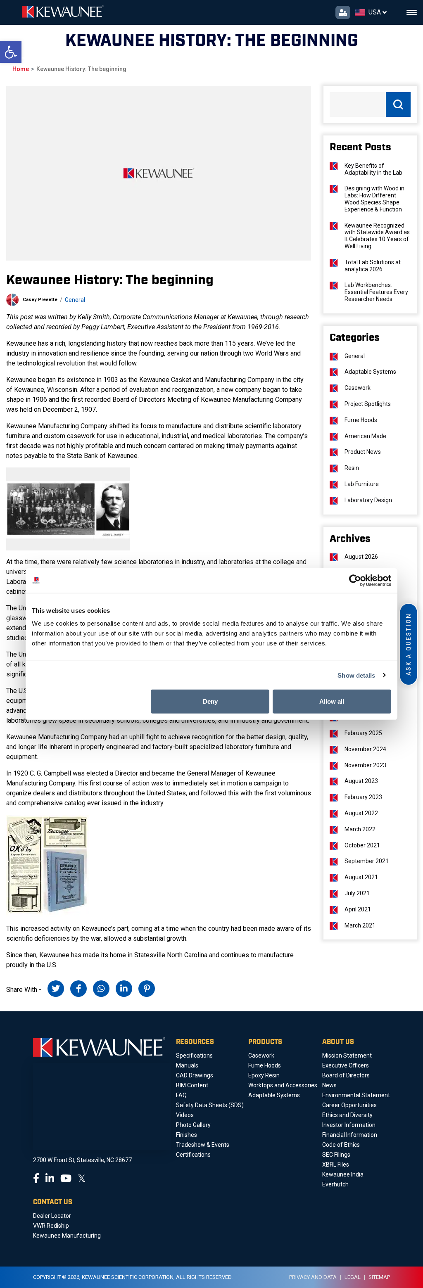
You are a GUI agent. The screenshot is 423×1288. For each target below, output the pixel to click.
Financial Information (349, 1134)
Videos (185, 1115)
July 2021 (357, 893)
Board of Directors (346, 1075)
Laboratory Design (368, 500)
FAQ (181, 1095)
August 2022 (361, 813)
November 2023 (365, 765)
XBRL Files (335, 1164)
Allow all (331, 701)
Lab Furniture (362, 484)
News (329, 1085)
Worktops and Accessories (282, 1085)
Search (398, 104)
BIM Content (192, 1085)
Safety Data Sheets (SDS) (210, 1105)
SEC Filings (336, 1154)
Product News (363, 451)
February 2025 (363, 733)
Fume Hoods (361, 420)
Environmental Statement (356, 1095)
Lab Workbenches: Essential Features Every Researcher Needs (376, 292)
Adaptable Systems (370, 371)
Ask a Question (408, 644)
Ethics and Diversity (347, 1115)
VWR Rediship (51, 1225)
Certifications (193, 1154)
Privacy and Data (313, 1277)
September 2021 (367, 861)
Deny (210, 701)
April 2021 (358, 909)
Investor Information (348, 1125)
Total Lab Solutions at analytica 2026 (373, 266)
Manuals (187, 1065)
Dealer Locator (52, 1215)
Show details (356, 674)
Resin (352, 468)
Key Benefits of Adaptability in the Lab (373, 169)
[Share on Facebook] (78, 988)
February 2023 (363, 797)
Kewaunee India (343, 1174)
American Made (365, 436)
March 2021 (360, 925)
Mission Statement (347, 1055)
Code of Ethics (341, 1144)
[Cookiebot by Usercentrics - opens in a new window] (355, 580)
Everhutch (335, 1184)
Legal (353, 1277)
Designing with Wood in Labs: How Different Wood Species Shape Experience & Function (374, 198)
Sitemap (379, 1277)
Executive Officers (345, 1065)
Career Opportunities (349, 1105)
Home (20, 69)
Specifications (194, 1055)
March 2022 (360, 829)
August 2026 (361, 556)
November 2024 (365, 749)
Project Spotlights (368, 404)
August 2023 (361, 781)
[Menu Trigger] (411, 12)
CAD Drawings (194, 1075)
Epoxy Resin (264, 1075)
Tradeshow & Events (202, 1144)
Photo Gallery (193, 1125)
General (75, 300)
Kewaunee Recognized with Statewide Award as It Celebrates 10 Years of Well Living (377, 235)
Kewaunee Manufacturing (67, 1235)
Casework (358, 387)
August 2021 (361, 877)
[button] (10, 52)
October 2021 (362, 845)
